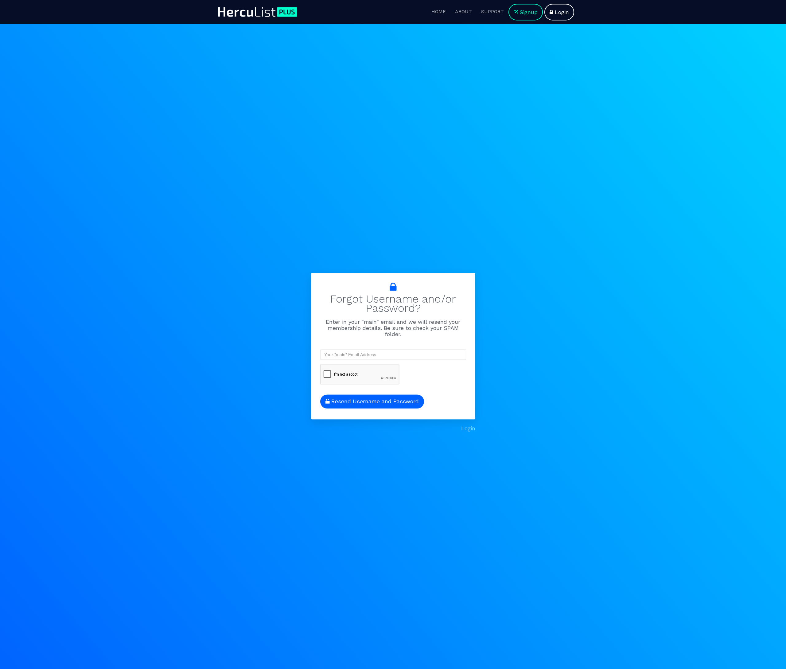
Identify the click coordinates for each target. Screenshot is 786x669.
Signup (528, 12)
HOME (438, 11)
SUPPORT (492, 11)
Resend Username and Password (375, 401)
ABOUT (463, 11)
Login (468, 428)
